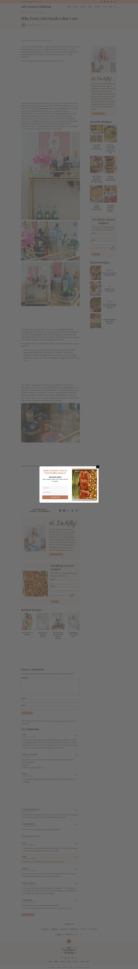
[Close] (97, 466)
